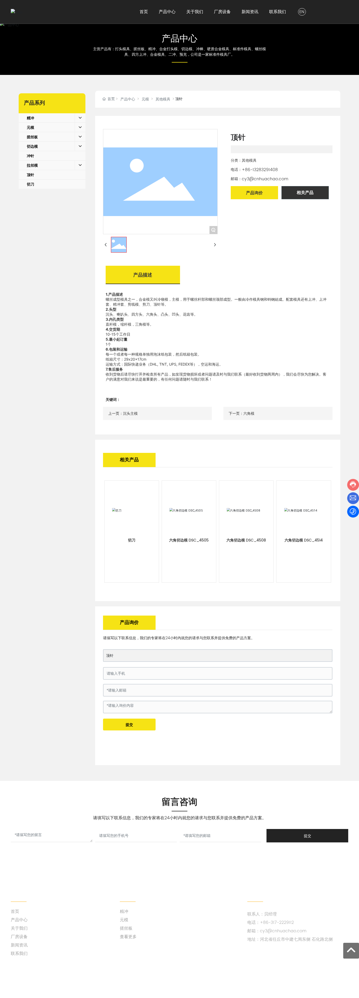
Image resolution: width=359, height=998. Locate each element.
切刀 (131, 540)
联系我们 (19, 953)
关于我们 (19, 928)
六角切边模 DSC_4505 (189, 540)
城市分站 (170, 982)
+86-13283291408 (260, 169)
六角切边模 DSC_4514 (304, 540)
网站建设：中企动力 (120, 982)
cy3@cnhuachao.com (265, 179)
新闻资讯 (19, 945)
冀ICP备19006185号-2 (329, 982)
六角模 (248, 414)
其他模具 (163, 99)
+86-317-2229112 (277, 922)
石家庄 (143, 982)
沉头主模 (130, 414)
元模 (145, 99)
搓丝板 (126, 928)
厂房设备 (19, 936)
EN (301, 11)
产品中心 (179, 38)
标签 (156, 982)
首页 (15, 911)
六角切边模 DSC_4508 (246, 540)
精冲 (124, 911)
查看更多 (128, 936)
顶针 (110, 655)
